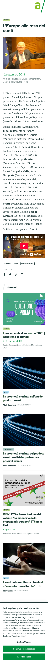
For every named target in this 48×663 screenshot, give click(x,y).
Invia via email (21, 274)
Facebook (4, 274)
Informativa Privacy (27, 622)
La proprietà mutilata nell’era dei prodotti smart (23, 398)
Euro (16, 263)
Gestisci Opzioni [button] (24, 641)
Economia (7, 263)
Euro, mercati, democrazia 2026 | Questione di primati (24, 335)
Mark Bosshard (9, 405)
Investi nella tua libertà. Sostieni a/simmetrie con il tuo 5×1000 (23, 584)
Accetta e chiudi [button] (24, 656)
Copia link (16, 274)
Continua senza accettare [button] (24, 648)
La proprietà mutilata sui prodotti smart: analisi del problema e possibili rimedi (23, 457)
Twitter (10, 274)
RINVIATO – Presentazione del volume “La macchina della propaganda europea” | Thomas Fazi (22, 519)
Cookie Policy (12, 622)
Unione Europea (27, 263)
